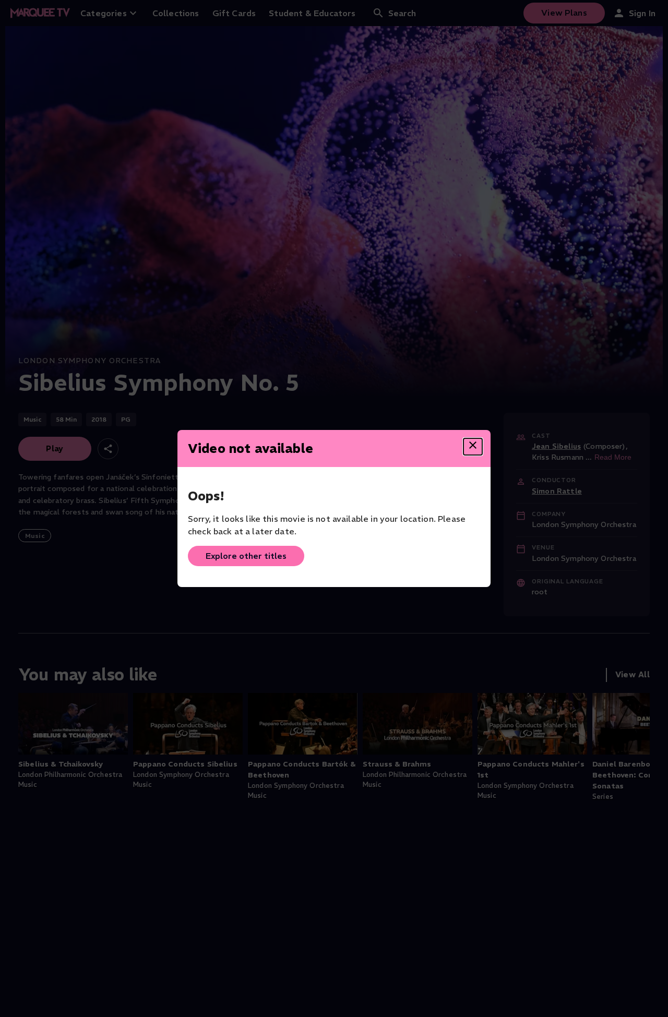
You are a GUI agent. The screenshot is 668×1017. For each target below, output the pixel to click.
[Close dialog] (472, 446)
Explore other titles (246, 556)
